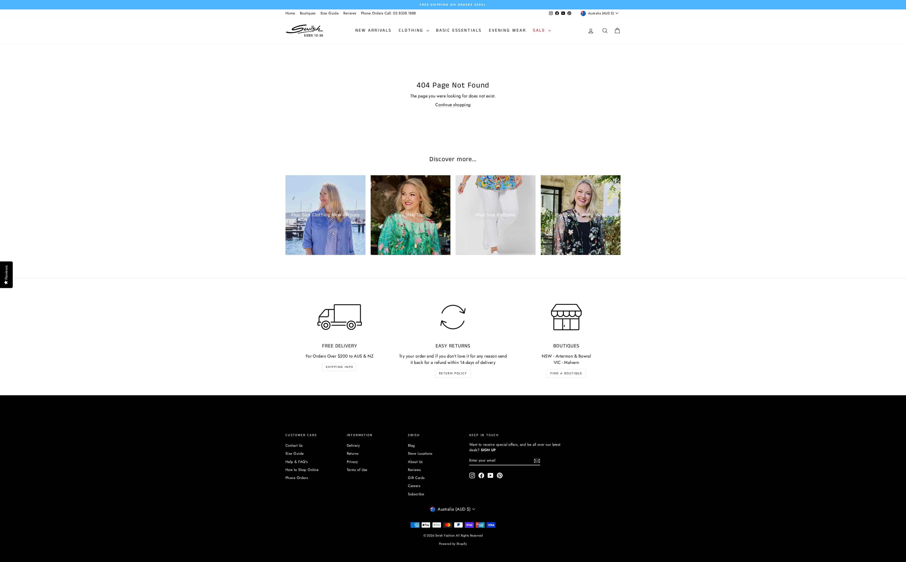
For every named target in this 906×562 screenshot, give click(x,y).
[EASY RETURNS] (453, 317)
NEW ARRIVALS (373, 30)
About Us (415, 461)
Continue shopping (453, 105)
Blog (411, 445)
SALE (540, 30)
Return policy (453, 373)
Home (290, 13)
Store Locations (420, 453)
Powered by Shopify (453, 543)
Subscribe (416, 494)
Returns (353, 453)
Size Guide (329, 13)
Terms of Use (357, 469)
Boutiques (308, 13)
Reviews (349, 13)
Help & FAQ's (296, 461)
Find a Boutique (566, 373)
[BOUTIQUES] (566, 317)
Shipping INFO (339, 367)
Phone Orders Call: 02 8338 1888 (388, 13)
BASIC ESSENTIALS (459, 30)
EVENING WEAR (507, 30)
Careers (414, 485)
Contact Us (294, 445)
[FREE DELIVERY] (339, 317)
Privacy (352, 461)
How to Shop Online (302, 469)
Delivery (353, 445)
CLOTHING (412, 30)
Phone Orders (296, 477)
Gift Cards (416, 477)
